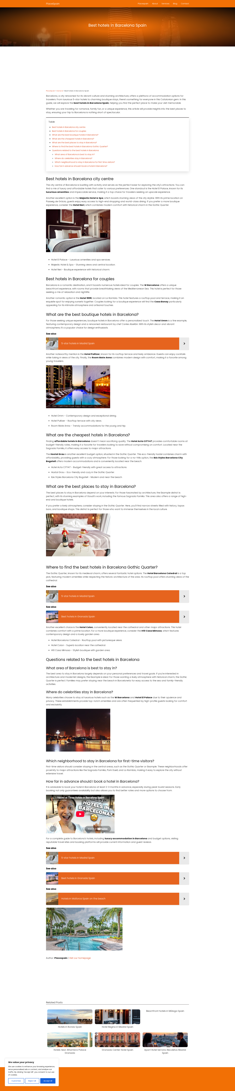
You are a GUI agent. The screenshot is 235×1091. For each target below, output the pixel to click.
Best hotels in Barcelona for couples (69, 131)
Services (165, 3)
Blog (175, 3)
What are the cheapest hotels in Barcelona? (73, 138)
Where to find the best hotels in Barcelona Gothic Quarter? (80, 146)
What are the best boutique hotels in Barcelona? (75, 134)
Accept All (48, 1081)
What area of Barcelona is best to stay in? (75, 154)
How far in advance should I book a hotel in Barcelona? (81, 166)
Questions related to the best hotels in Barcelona (75, 150)
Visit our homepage (80, 958)
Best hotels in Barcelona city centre (68, 127)
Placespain (143, 3)
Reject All (32, 1081)
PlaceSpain (53, 3)
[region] (32, 1072)
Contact (185, 3)
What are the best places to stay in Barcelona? (74, 142)
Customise (16, 1081)
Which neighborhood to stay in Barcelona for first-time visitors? (85, 162)
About (155, 3)
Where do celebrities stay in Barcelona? (73, 158)
